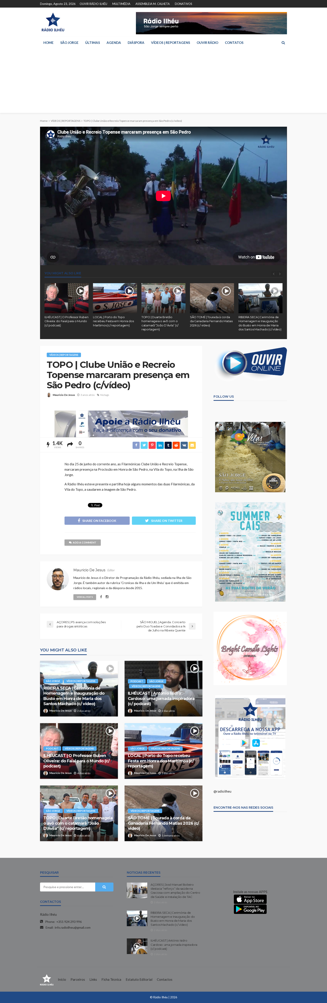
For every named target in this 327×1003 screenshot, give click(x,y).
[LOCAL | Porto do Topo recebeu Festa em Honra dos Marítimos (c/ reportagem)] (115, 298)
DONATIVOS (183, 4)
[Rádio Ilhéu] (53, 22)
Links (93, 979)
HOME (48, 43)
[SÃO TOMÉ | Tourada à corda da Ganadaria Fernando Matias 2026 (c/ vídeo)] (212, 298)
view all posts (85, 597)
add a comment (84, 542)
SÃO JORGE (69, 43)
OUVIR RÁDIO (207, 43)
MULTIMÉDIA (121, 4)
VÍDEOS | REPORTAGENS (170, 43)
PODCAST (137, 681)
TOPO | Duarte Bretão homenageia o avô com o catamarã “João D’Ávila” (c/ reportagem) (159, 323)
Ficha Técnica (111, 979)
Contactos (164, 979)
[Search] (283, 42)
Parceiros (78, 979)
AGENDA (114, 43)
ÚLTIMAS (92, 43)
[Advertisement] (163, 82)
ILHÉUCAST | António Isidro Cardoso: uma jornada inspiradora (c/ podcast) (161, 698)
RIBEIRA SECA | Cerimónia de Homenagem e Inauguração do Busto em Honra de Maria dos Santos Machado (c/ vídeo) (259, 323)
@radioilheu (222, 791)
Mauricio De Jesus (64, 395)
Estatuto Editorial (139, 979)
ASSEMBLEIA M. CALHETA (152, 4)
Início (62, 979)
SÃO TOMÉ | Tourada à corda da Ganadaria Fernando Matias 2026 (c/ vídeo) (211, 321)
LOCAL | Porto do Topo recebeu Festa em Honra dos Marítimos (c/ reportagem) (113, 321)
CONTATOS (234, 43)
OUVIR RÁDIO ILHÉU (93, 4)
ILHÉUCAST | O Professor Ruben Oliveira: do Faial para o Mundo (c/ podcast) (66, 321)
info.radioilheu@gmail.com (73, 927)
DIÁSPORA (136, 43)
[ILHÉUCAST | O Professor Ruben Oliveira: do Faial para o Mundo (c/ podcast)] (66, 298)
